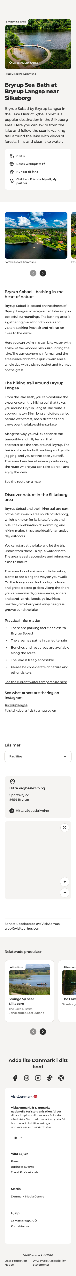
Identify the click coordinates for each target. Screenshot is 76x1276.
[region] (38, 860)
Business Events (22, 1166)
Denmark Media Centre (27, 1196)
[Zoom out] (64, 892)
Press (15, 1161)
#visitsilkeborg (16, 710)
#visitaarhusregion (41, 710)
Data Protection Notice (16, 1262)
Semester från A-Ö (24, 1221)
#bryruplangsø (16, 705)
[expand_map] (64, 827)
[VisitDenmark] (24, 1097)
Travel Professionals (24, 1172)
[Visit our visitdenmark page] (38, 1077)
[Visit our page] (26, 1077)
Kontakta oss (20, 1226)
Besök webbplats (28, 164)
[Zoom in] (64, 882)
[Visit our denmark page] (15, 1077)
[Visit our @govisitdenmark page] (49, 1077)
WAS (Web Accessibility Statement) (49, 1262)
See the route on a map (23, 481)
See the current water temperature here (36, 682)
